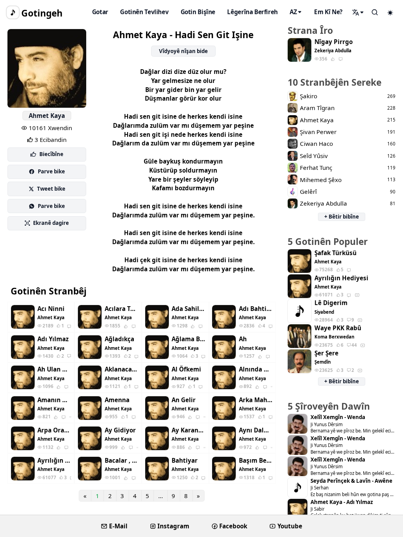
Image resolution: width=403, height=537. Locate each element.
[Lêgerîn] (358, 12)
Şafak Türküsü (335, 253)
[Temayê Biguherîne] (390, 12)
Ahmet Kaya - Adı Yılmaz (342, 502)
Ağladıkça (119, 339)
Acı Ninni (51, 309)
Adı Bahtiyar (256, 309)
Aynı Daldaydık (256, 430)
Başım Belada (256, 460)
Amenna (117, 400)
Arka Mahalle (256, 400)
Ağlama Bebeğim (188, 339)
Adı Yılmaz (52, 339)
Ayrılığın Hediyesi (54, 460)
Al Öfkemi (186, 369)
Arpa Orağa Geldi (54, 430)
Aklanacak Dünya (122, 369)
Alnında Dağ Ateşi (256, 369)
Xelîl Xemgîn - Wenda (338, 417)
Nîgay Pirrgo (333, 42)
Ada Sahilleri (188, 309)
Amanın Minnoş (54, 400)
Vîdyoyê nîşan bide (183, 51)
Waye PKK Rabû (337, 328)
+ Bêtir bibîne (341, 216)
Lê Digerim (331, 303)
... (160, 496)
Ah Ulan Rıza (54, 369)
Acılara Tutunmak (122, 309)
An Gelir (184, 400)
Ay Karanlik (188, 430)
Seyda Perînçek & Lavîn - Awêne (351, 481)
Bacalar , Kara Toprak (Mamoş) (122, 460)
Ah (243, 339)
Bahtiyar (185, 460)
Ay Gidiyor (120, 430)
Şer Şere (326, 353)
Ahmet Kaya (47, 116)
